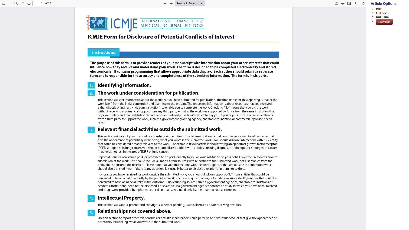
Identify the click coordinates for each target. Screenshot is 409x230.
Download (384, 22)
